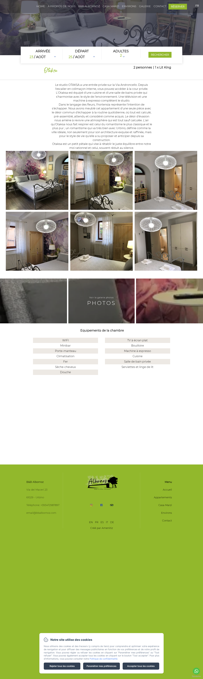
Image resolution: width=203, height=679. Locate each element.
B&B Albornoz (89, 6)
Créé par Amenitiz (101, 528)
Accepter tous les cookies (141, 666)
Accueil (167, 489)
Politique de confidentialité (103, 658)
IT (107, 522)
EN (91, 522)
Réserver (177, 6)
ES (102, 522)
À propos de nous (62, 6)
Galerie (145, 6)
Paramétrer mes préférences (101, 666)
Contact (160, 6)
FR (96, 522)
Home (40, 6)
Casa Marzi (111, 6)
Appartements (163, 497)
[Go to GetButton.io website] (196, 676)
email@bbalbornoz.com (41, 512)
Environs (129, 6)
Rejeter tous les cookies (62, 666)
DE (112, 522)
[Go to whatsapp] (196, 671)
